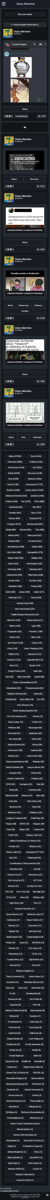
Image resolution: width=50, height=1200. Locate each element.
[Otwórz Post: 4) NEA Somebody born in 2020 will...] (25, 220)
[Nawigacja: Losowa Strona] (25, 127)
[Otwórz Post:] (25, 352)
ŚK (28, 1197)
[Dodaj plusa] (7, 116)
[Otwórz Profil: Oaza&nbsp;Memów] (7, 33)
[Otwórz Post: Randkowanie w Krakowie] (25, 283)
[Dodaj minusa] (9, 116)
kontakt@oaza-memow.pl (30, 1196)
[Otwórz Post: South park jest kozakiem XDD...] (25, 160)
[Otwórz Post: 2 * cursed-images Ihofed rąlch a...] (25, 102)
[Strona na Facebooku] (47, 1195)
